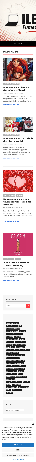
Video (8, 390)
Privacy (22, 459)
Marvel (22, 369)
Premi (20, 374)
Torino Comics (11, 387)
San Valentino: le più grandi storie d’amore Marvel (16, 88)
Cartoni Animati (12, 331)
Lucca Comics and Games (15, 366)
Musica (21, 371)
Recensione (10, 379)
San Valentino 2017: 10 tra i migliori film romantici (18, 139)
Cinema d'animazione (14, 334)
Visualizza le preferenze (18, 455)
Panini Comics (11, 374)
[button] (33, 424)
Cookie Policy (15, 459)
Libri (18, 358)
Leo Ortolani (10, 358)
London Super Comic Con (15, 361)
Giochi (8, 353)
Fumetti (9, 350)
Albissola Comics (12, 323)
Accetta (18, 445)
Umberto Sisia (24, 387)
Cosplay (18, 337)
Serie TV (26, 382)
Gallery (17, 259)
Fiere (8, 347)
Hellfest (15, 353)
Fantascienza (20, 342)
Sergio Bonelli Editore (13, 382)
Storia (8, 385)
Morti (15, 371)
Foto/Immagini (8, 259)
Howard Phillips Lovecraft (15, 355)
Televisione (17, 385)
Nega (18, 450)
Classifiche (7, 83)
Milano (8, 371)
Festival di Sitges (20, 345)
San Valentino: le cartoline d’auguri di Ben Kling (16, 264)
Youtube (9, 393)
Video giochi (17, 390)
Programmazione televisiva (16, 377)
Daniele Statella (12, 339)
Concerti (9, 337)
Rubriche (16, 83)
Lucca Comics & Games (15, 363)
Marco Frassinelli (8, 93)
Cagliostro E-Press (13, 329)
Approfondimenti (9, 195)
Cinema (22, 331)
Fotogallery (20, 347)
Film (13, 347)
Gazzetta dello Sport (21, 350)
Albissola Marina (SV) (13, 326)
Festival (9, 345)
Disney (22, 339)
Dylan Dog (10, 342)
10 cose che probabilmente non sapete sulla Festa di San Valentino (17, 202)
